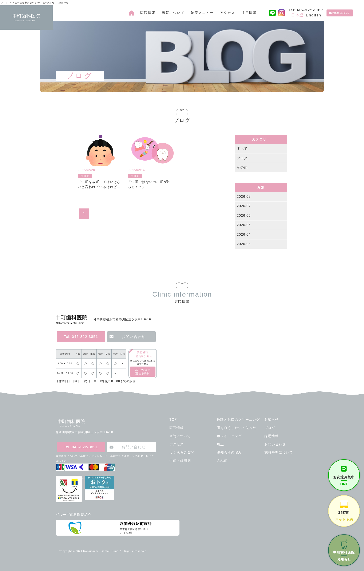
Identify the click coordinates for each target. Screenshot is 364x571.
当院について (173, 13)
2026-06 (244, 215)
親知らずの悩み (229, 452)
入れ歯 (222, 460)
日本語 (297, 15)
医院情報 (147, 13)
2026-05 (244, 225)
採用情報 (249, 13)
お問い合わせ (341, 13)
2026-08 (244, 196)
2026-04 (244, 234)
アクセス (227, 13)
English (313, 15)
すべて (242, 148)
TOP (173, 419)
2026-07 (244, 206)
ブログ (242, 158)
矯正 (220, 444)
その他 (242, 167)
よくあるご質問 (181, 452)
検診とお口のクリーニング (238, 419)
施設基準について (278, 452)
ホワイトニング (229, 436)
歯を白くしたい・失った (236, 428)
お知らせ (271, 419)
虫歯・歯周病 (180, 460)
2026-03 (244, 244)
